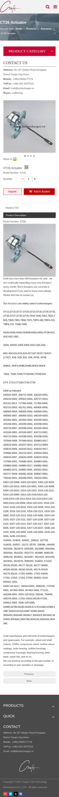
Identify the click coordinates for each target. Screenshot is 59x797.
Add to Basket (42, 191)
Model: (9, 207)
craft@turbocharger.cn (22, 88)
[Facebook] (21, 794)
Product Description (16, 215)
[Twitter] (16, 794)
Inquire (12, 191)
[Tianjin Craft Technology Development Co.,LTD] (29, 766)
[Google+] (5, 794)
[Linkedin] (11, 794)
